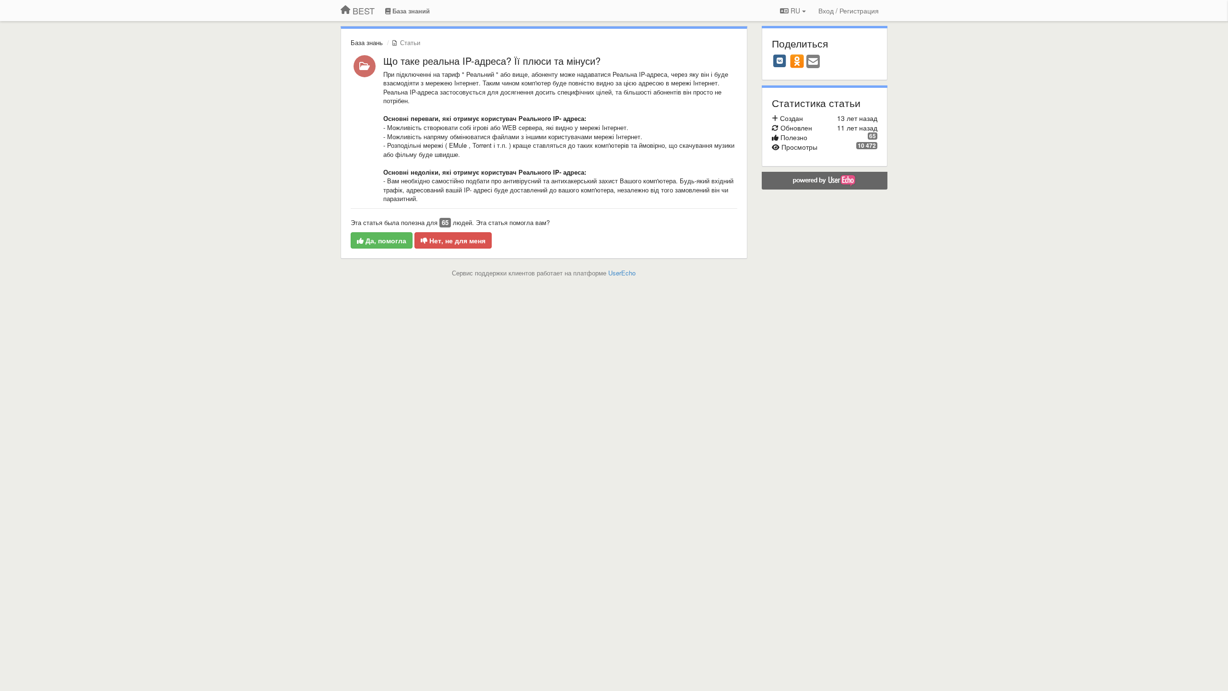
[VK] (780, 61)
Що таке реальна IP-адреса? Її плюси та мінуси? (492, 61)
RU (795, 10)
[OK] (797, 61)
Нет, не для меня (456, 240)
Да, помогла (385, 240)
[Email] (813, 62)
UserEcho (622, 272)
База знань (367, 42)
